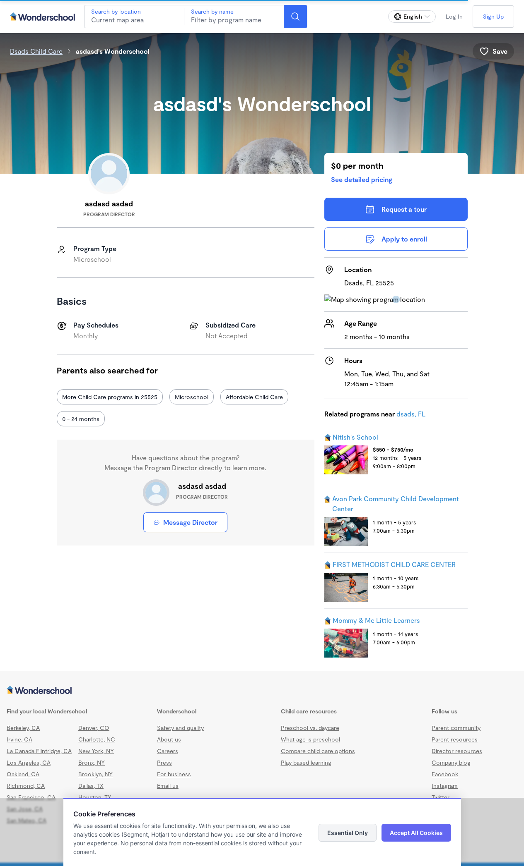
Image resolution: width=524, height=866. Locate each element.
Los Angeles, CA (29, 762)
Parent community (456, 727)
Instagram (445, 785)
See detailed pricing (361, 179)
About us (169, 739)
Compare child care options (318, 750)
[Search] (295, 16)
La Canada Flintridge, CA (39, 750)
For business (174, 773)
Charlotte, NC (96, 739)
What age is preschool (310, 739)
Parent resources (455, 739)
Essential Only (347, 832)
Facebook (445, 773)
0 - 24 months (80, 418)
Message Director (190, 522)
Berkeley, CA (23, 727)
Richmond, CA (26, 785)
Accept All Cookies (416, 832)
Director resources (457, 750)
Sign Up (493, 16)
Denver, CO (93, 727)
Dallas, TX (91, 785)
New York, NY (96, 750)
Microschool (191, 396)
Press (164, 762)
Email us (168, 785)
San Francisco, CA (31, 797)
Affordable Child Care (254, 396)
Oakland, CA (23, 773)
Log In (454, 16)
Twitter (440, 797)
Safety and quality (180, 727)
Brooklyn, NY (95, 773)
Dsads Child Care (36, 51)
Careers (167, 750)
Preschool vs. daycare (310, 727)
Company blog (451, 762)
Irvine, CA (19, 739)
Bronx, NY (91, 762)
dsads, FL (410, 414)
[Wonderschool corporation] (262, 690)
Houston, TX (94, 797)
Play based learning (306, 762)
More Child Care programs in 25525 (109, 396)
